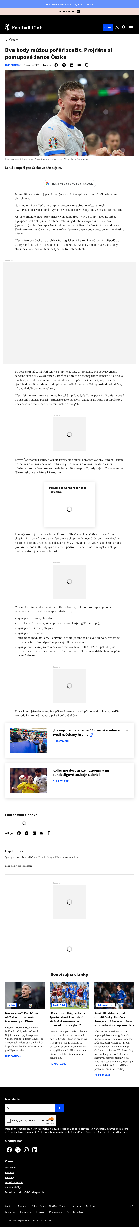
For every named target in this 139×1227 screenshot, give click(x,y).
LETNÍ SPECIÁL (67, 11)
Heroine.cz (75, 1206)
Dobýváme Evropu (106, 1005)
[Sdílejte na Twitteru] (64, 65)
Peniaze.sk (25, 1211)
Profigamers (55, 1211)
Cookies (9, 1206)
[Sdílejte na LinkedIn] (71, 65)
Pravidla (22, 1206)
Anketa (12, 1005)
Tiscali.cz (40, 1211)
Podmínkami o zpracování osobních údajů (59, 1132)
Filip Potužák (13, 64)
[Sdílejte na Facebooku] (56, 65)
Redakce (9, 1172)
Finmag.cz (10, 1211)
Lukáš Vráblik (61, 741)
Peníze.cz (90, 1206)
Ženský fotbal (59, 1005)
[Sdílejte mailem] (79, 65)
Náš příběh (10, 1167)
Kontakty (9, 1177)
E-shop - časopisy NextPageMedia (48, 1206)
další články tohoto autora (18, 865)
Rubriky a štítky (13, 1187)
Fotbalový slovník (14, 1182)
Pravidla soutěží (75, 1211)
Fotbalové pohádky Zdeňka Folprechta (24, 1192)
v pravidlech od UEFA (85, 542)
